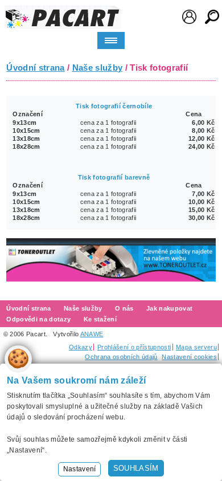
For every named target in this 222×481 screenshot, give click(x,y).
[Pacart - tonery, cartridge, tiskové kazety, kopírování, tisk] (63, 17)
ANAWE (92, 334)
